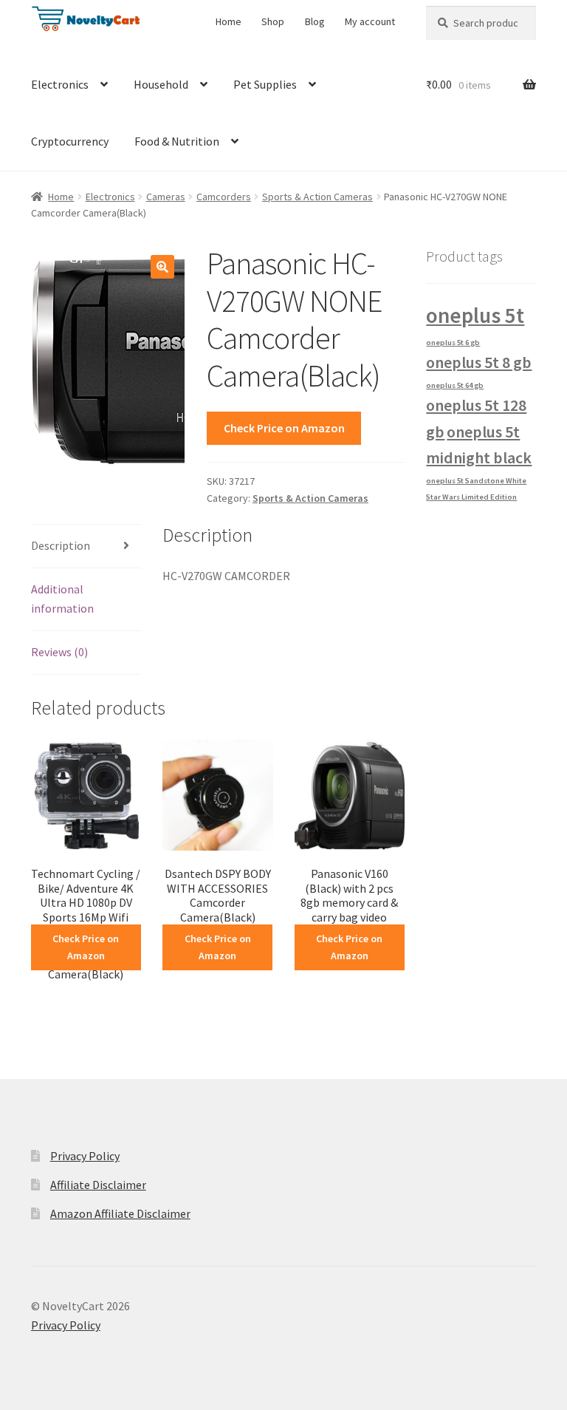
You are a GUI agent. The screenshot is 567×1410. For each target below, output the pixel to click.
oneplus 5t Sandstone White (476, 481)
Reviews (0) (59, 651)
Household (161, 84)
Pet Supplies (265, 84)
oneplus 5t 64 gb (455, 385)
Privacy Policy (85, 1155)
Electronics (60, 84)
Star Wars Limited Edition (471, 497)
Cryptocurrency (70, 141)
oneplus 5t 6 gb (453, 342)
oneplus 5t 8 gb (479, 362)
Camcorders (223, 196)
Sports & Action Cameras (317, 196)
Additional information (62, 599)
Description (60, 545)
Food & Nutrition (176, 141)
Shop (272, 21)
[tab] (86, 546)
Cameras (165, 196)
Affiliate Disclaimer (98, 1184)
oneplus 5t (475, 315)
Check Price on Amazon (284, 427)
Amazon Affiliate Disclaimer (120, 1213)
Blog (315, 21)
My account (370, 21)
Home (228, 21)
